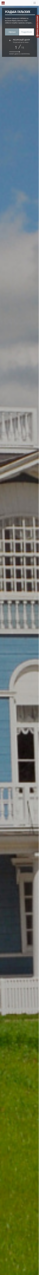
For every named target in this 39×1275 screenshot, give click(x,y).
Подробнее (26, 32)
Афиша (12, 32)
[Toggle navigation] (34, 3)
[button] (19, 40)
